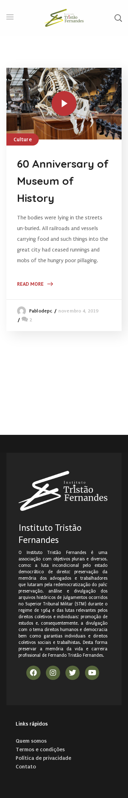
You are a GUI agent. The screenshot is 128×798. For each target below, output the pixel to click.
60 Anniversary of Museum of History (63, 181)
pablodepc (40, 311)
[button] (118, 18)
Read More (30, 284)
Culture (23, 139)
